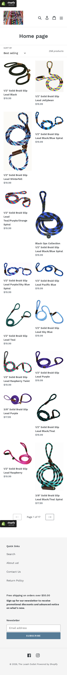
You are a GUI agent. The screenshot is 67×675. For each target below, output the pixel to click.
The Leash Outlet (27, 664)
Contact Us (14, 571)
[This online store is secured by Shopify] (8, 6)
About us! (13, 562)
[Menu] (61, 17)
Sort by (8, 48)
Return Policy (15, 580)
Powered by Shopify (47, 664)
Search (11, 554)
